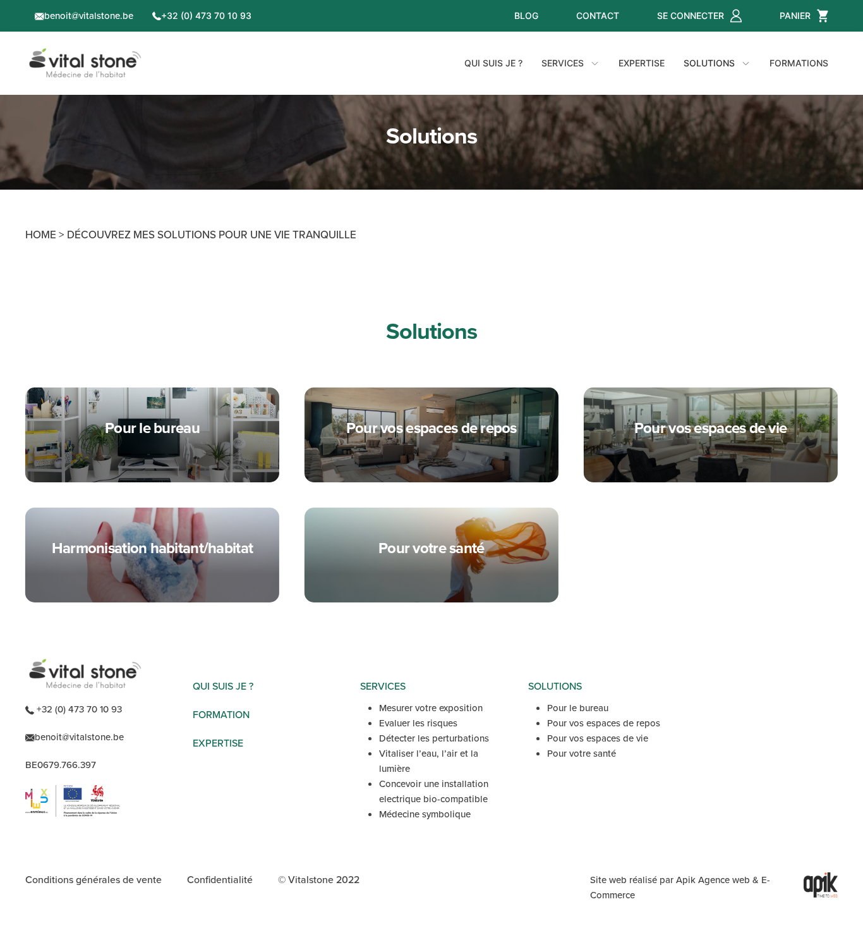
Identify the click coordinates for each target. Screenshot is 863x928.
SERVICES (383, 686)
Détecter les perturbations (434, 738)
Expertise (642, 63)
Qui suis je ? (493, 63)
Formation (221, 714)
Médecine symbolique (425, 814)
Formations (798, 63)
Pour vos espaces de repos (603, 723)
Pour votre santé (581, 753)
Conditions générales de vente (93, 879)
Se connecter (690, 15)
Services (562, 63)
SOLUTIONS (555, 686)
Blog (526, 15)
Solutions (709, 63)
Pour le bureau (577, 708)
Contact (597, 15)
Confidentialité (220, 879)
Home (40, 235)
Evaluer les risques (418, 723)
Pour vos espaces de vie (597, 738)
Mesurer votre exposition (431, 708)
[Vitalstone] (85, 63)
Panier (795, 15)
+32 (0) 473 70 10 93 (206, 15)
